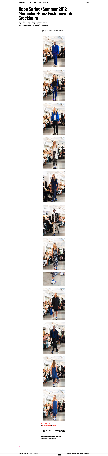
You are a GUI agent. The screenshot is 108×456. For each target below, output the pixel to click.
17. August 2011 (44, 423)
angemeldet (45, 438)
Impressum (86, 453)
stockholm (54, 425)
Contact (34, 2)
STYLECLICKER (22, 2)
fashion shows (48, 425)
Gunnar (50, 423)
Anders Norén (36, 453)
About (30, 2)
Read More (62, 454)
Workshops (45, 2)
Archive (39, 2)
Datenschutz (80, 453)
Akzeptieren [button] (60, 454)
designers (44, 425)
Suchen (87, 3)
